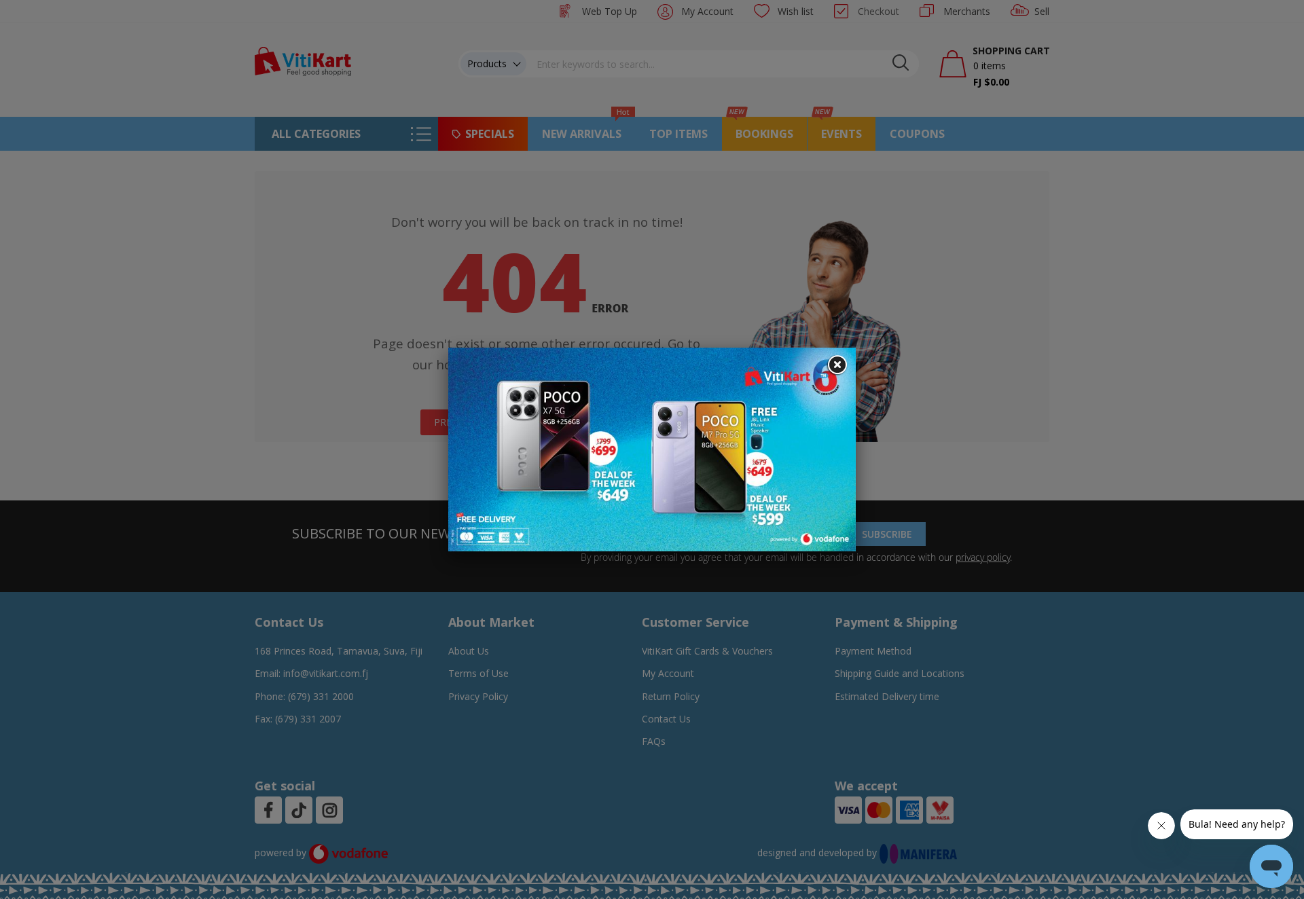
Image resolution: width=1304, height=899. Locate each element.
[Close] (837, 365)
